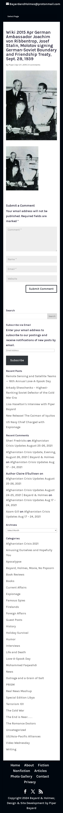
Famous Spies (15, 600)
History (11, 626)
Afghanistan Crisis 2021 (22, 543)
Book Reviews (15, 574)
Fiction (43, 765)
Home (15, 765)
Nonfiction (21, 771)
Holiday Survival (17, 633)
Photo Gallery (21, 776)
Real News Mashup (19, 691)
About (29, 765)
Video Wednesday (18, 743)
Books (10, 581)
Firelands (12, 607)
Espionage (13, 594)
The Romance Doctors (21, 723)
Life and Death (16, 652)
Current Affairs (16, 587)
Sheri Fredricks (16, 440)
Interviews (13, 645)
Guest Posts (14, 620)
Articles (40, 771)
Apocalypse (13, 561)
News (9, 671)
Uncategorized (16, 730)
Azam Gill (12, 511)
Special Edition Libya (20, 697)
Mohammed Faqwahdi (21, 665)
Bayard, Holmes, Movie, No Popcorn (30, 568)
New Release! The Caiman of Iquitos (30, 415)
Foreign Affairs (16, 613)
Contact (42, 776)
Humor (11, 639)
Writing (11, 749)
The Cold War (15, 710)
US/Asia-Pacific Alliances (23, 736)
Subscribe (17, 360)
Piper (11, 65)
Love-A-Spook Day (18, 658)
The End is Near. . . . (19, 717)
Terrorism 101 (15, 704)
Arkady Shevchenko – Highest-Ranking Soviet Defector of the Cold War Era (30, 392)
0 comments (34, 65)
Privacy (30, 782)
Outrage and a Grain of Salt (25, 678)
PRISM (10, 684)
